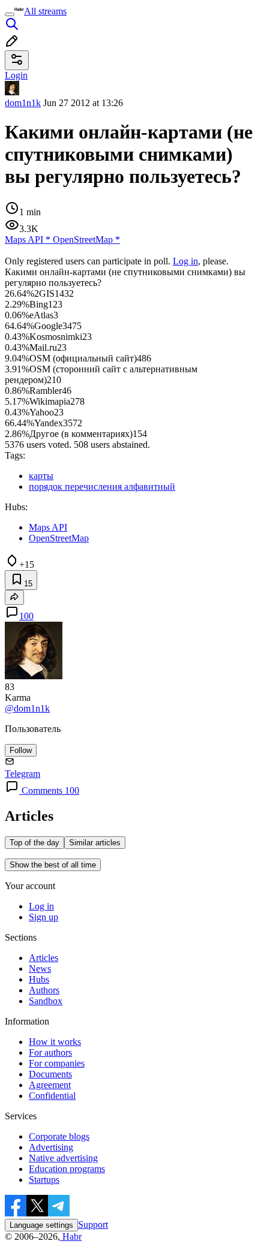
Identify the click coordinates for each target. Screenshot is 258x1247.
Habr (71, 1236)
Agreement (50, 1085)
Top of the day (34, 842)
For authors (50, 1052)
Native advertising (63, 1158)
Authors (44, 990)
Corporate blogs (59, 1136)
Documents (50, 1074)
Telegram (22, 774)
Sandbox (45, 1001)
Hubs (39, 979)
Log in (185, 261)
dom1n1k (23, 103)
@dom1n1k (27, 708)
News (40, 968)
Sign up (43, 917)
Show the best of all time (53, 864)
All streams (45, 11)
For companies (57, 1063)
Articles (43, 958)
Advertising (51, 1147)
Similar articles (95, 842)
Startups (44, 1179)
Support (93, 1224)
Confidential (52, 1096)
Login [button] (16, 75)
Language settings (41, 1225)
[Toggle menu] (9, 14)
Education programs (67, 1169)
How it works (55, 1042)
